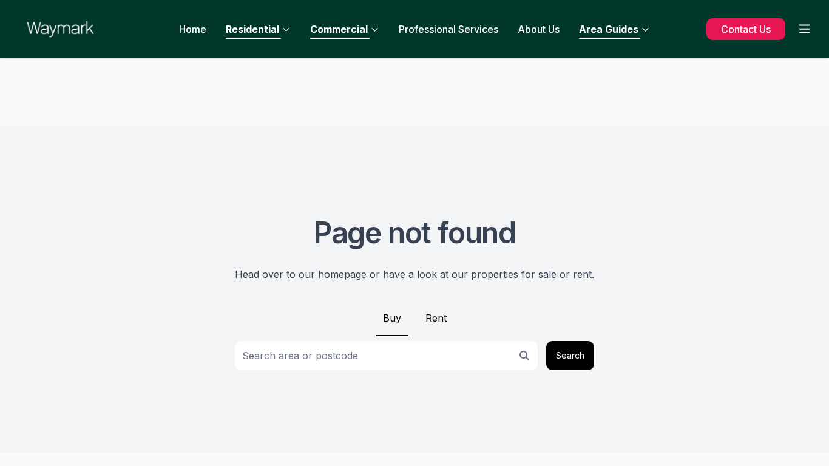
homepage (342, 274)
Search (570, 355)
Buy (392, 318)
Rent (436, 318)
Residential (252, 29)
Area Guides (608, 29)
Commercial (339, 29)
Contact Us (746, 29)
